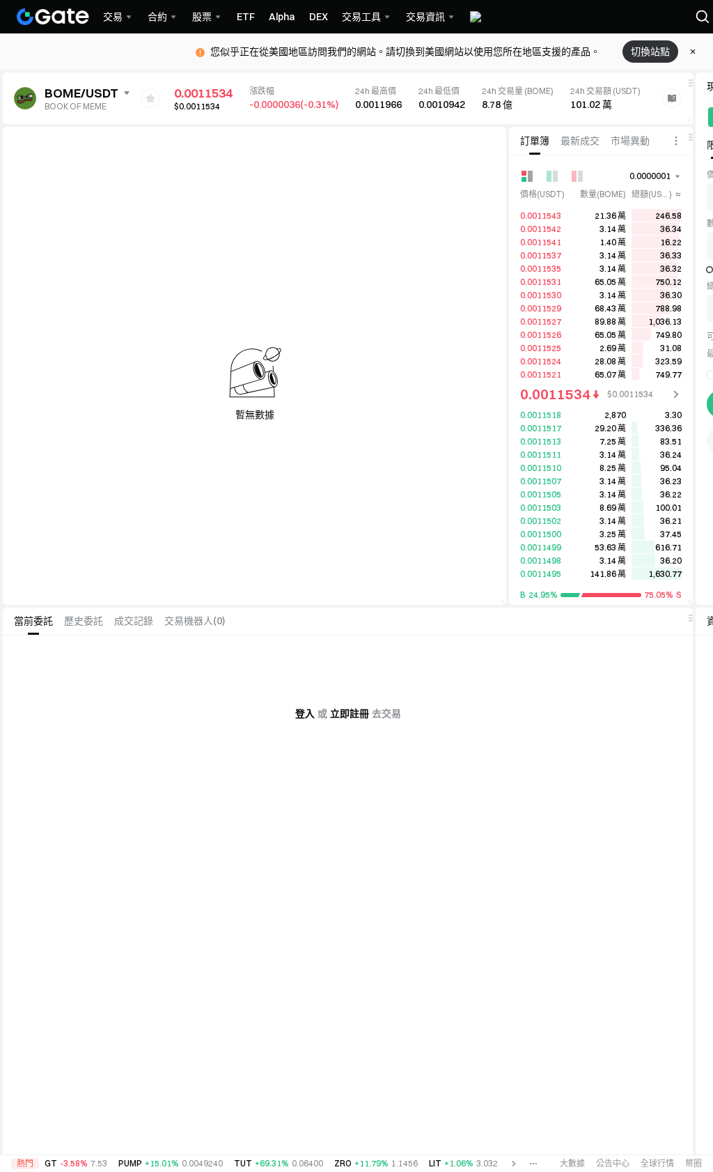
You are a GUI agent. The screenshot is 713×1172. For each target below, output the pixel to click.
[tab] (535, 141)
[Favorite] (150, 98)
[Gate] (53, 16)
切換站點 (650, 51)
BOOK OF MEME (76, 106)
